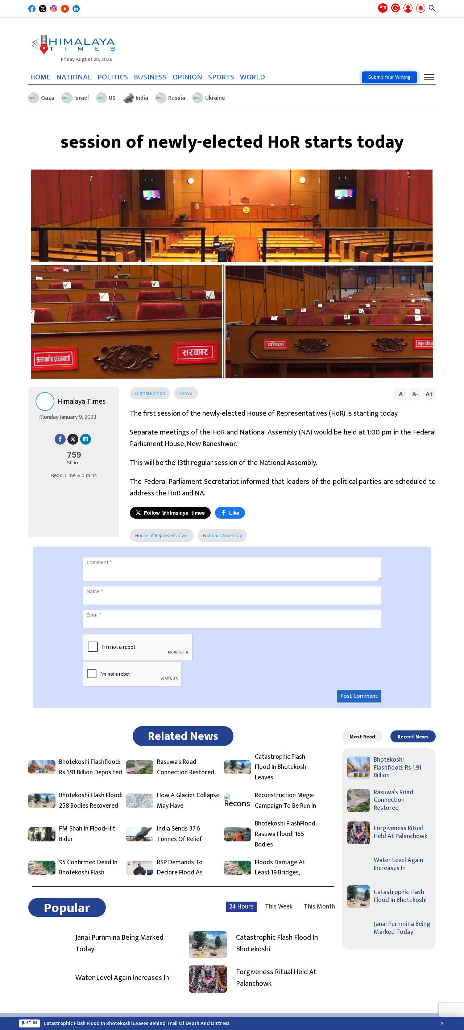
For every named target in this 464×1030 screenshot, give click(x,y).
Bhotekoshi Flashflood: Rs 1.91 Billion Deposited (90, 767)
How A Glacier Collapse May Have (188, 800)
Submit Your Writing (389, 77)
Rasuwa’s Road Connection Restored (185, 767)
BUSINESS (150, 77)
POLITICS (113, 77)
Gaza (47, 98)
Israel (81, 98)
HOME (40, 77)
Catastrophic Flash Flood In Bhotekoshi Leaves (281, 767)
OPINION (187, 77)
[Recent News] (395, 8)
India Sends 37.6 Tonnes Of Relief (179, 834)
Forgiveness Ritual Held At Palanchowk (276, 978)
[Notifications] (420, 8)
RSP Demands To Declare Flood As (180, 867)
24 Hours (241, 907)
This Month (319, 907)
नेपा (383, 8)
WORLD (252, 77)
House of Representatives (161, 535)
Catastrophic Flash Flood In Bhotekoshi (277, 943)
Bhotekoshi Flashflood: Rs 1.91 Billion (397, 767)
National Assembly (222, 535)
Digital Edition (150, 393)
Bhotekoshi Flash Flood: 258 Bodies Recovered (91, 800)
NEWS (185, 393)
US (112, 98)
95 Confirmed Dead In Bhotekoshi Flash (88, 867)
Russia (176, 98)
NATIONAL (74, 77)
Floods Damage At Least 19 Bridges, (280, 867)
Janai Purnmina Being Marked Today (119, 943)
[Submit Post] (408, 9)
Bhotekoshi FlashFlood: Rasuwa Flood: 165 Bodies (286, 834)
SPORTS (221, 77)
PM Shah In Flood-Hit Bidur (87, 834)
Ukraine (215, 98)
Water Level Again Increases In (122, 978)
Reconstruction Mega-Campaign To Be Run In (285, 800)
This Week (279, 907)
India (142, 98)
